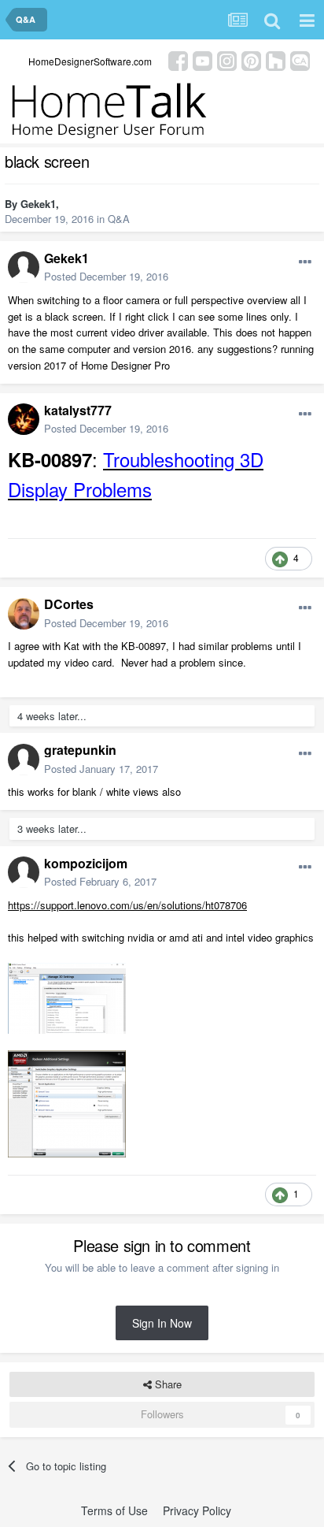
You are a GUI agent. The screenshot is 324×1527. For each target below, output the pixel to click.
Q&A (119, 218)
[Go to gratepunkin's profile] (23, 759)
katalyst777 (78, 410)
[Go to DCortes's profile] (23, 614)
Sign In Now (162, 1323)
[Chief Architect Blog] (300, 59)
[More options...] (305, 262)
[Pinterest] (251, 59)
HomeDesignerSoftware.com (90, 61)
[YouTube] (202, 59)
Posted (106, 276)
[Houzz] (275, 59)
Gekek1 (38, 203)
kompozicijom (85, 863)
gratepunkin (80, 750)
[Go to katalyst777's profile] (23, 419)
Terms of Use (114, 1510)
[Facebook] (178, 59)
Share (167, 1384)
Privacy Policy (197, 1510)
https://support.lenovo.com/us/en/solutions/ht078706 (127, 904)
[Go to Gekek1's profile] (23, 267)
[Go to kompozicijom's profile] (23, 872)
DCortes (69, 604)
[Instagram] (227, 59)
